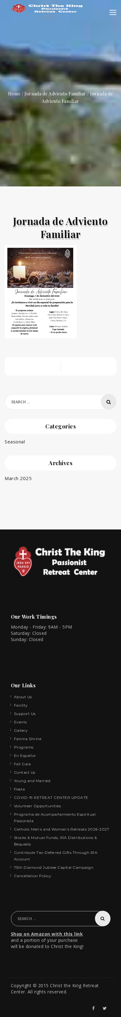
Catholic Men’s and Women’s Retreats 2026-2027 (62, 829)
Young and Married (32, 780)
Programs (24, 747)
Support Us (25, 713)
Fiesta (19, 789)
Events (20, 722)
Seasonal (15, 441)
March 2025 (18, 478)
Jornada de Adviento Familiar (55, 94)
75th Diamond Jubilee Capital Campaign (54, 867)
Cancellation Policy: (33, 875)
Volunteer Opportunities (37, 806)
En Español (25, 755)
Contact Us (24, 772)
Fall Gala (22, 764)
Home (14, 94)
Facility (21, 705)
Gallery (21, 730)
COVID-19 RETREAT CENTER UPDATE (51, 797)
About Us (23, 696)
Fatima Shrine (28, 738)
